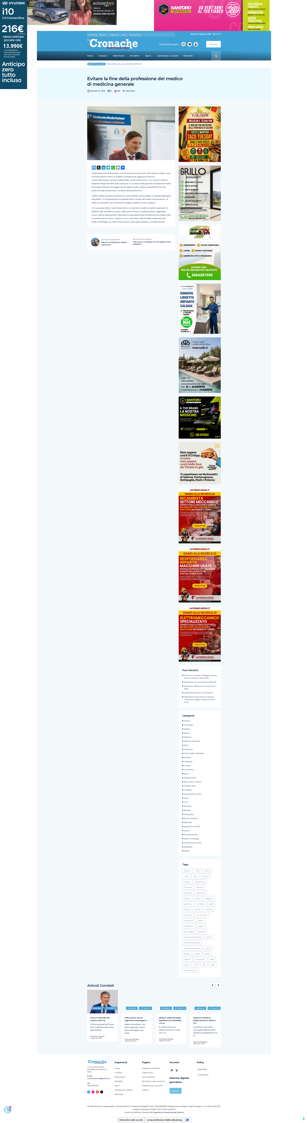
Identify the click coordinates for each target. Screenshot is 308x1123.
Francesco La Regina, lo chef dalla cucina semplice (152, 243)
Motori (186, 733)
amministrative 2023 (192, 794)
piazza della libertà (192, 937)
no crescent (202, 915)
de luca (200, 887)
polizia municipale (192, 942)
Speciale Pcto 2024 (192, 826)
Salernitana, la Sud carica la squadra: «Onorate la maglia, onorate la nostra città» (199, 699)
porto (207, 948)
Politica (187, 721)
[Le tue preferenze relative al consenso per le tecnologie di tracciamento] (304, 1118)
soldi (212, 959)
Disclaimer (103, 35)
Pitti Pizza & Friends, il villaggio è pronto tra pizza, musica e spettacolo (200, 676)
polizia (209, 937)
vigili (213, 965)
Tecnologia (188, 725)
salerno (187, 959)
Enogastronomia (191, 834)
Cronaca (102, 55)
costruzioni (200, 882)
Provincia (187, 806)
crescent (188, 887)
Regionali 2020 (190, 778)
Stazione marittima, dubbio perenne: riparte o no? (204, 1020)
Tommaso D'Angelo (97, 1036)
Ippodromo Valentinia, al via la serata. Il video (122, 64)
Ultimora (187, 757)
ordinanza (188, 920)
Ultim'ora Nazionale (192, 741)
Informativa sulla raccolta (131, 1120)
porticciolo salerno (192, 948)
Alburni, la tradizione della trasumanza (114, 243)
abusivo (187, 870)
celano (187, 882)
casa (186, 876)
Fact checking (148, 1077)
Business (187, 810)
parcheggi (188, 931)
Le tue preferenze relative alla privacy (164, 1120)
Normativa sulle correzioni (153, 1081)
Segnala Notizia (135, 35)
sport (186, 965)
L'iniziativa (188, 749)
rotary (207, 954)
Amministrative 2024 (192, 843)
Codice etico (114, 35)
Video (186, 798)
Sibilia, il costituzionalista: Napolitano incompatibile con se (170, 1020)
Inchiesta (187, 737)
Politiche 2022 (190, 786)
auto (198, 870)
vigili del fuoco (190, 970)
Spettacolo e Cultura (167, 55)
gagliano (209, 898)
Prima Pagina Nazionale (194, 753)
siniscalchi (200, 959)
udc (204, 965)
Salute (186, 851)
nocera (209, 909)
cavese (205, 876)
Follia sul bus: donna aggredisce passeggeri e (136, 1019)
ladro (211, 904)
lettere (187, 909)
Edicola (175, 1091)
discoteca (201, 893)
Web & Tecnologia (191, 839)
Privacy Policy (202, 1069)
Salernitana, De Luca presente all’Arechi (200, 682)
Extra (186, 745)
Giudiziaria (188, 847)
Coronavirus (189, 769)
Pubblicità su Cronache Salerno (152, 1087)
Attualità (134, 55)
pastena (201, 931)
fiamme (187, 898)
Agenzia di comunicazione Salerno (168, 1112)
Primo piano (189, 814)
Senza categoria (190, 818)
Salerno (187, 729)
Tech (186, 802)
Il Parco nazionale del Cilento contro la (99, 1019)
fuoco (198, 898)
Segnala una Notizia (151, 1068)
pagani (201, 926)
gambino (188, 904)
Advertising (92, 35)
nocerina (188, 915)
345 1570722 (93, 1085)
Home (90, 55)
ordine (200, 920)
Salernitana (118, 55)
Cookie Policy (203, 1075)
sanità (186, 830)
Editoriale (188, 55)
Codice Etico (147, 1072)
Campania (188, 761)
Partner (124, 35)
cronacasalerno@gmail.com (98, 1078)
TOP (196, 965)
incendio (201, 904)
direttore (188, 893)
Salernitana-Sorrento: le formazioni (198, 693)
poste (186, 954)
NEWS (198, 909)
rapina (197, 954)
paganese (188, 926)
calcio (207, 870)
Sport (148, 55)
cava (195, 876)
